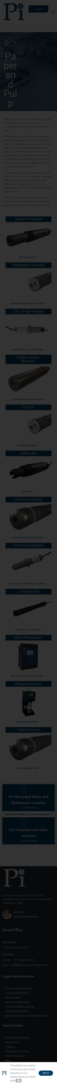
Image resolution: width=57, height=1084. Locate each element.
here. (18, 1080)
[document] (28, 542)
